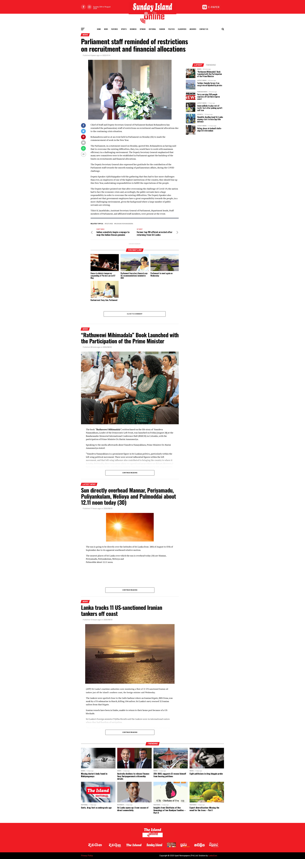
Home (99, 29)
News (106, 29)
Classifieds (182, 29)
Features (114, 29)
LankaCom (212, 855)
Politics (171, 29)
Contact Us (203, 29)
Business (133, 29)
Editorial (152, 29)
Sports (124, 29)
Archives (193, 29)
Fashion (162, 29)
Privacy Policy (87, 855)
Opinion (142, 29)
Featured (109, 224)
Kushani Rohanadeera (124, 224)
